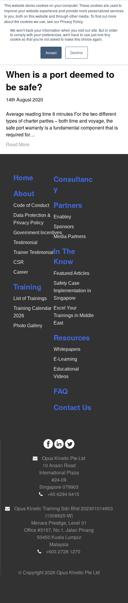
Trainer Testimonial (33, 252)
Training (27, 286)
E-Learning (65, 359)
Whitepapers (67, 349)
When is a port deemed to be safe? (60, 80)
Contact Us (72, 407)
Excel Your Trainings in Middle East (74, 315)
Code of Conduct (31, 205)
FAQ (61, 391)
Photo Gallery (27, 325)
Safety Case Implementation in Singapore (72, 291)
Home (23, 177)
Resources (72, 337)
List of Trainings (30, 298)
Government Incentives (37, 232)
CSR (18, 262)
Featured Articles (71, 273)
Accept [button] (51, 52)
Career (20, 272)
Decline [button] (76, 52)
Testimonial (25, 242)
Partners (68, 205)
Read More (17, 144)
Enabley (62, 216)
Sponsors (64, 226)
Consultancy (73, 184)
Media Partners (70, 236)
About (23, 193)
